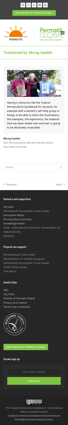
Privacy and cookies (15, 302)
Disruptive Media (13, 215)
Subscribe (34, 381)
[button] (63, 32)
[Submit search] (61, 167)
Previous (10, 185)
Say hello (8, 294)
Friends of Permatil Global (19, 298)
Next (59, 185)
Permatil (8, 207)
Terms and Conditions (16, 306)
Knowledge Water (14, 223)
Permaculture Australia (17, 219)
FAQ (5, 290)
